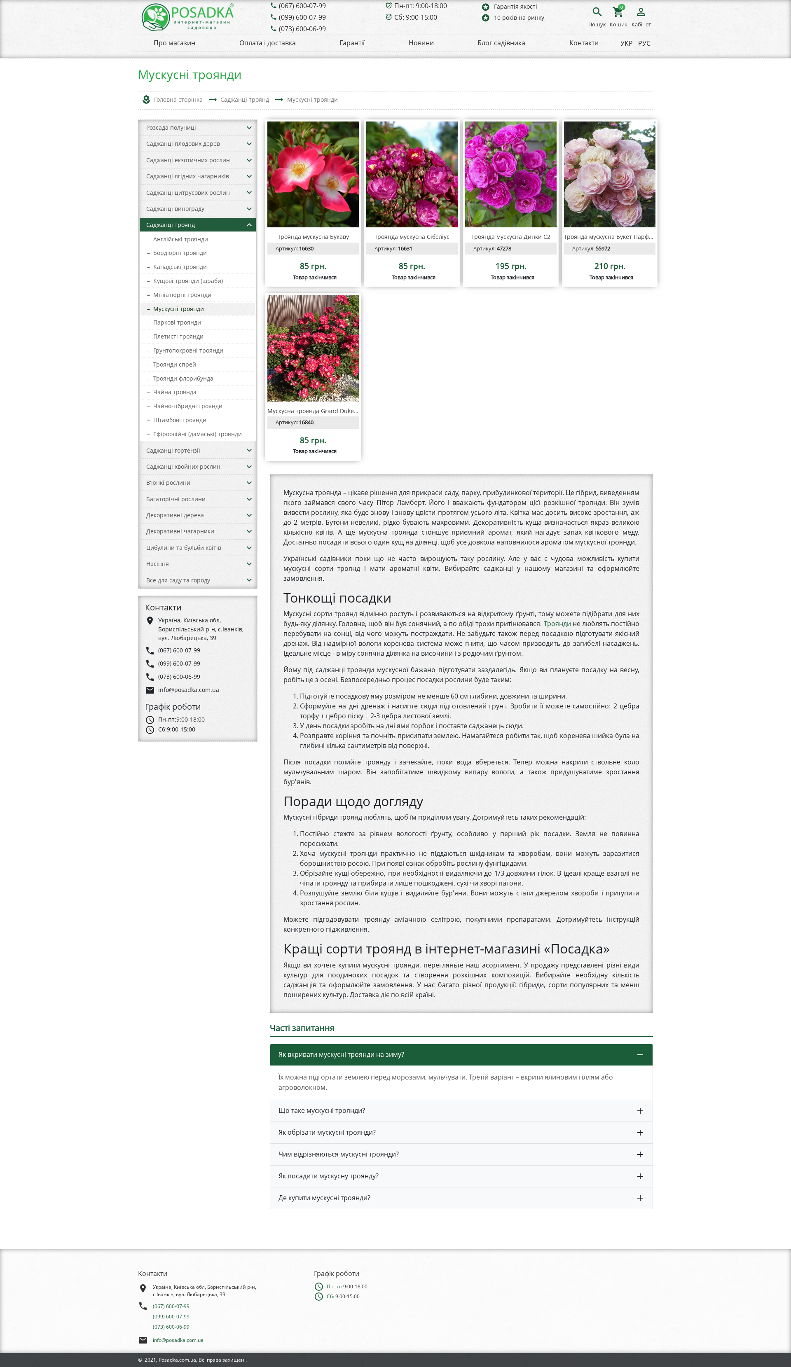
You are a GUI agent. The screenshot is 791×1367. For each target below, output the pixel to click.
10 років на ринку (512, 17)
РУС (644, 43)
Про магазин (174, 42)
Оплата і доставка (267, 42)
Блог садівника (501, 42)
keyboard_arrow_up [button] (249, 225)
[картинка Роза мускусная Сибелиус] (412, 175)
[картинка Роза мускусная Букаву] (313, 175)
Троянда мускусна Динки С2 (510, 237)
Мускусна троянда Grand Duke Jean (317, 411)
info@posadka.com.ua (178, 1340)
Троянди (557, 623)
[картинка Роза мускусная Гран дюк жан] (313, 348)
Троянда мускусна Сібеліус (411, 237)
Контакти (584, 42)
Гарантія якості (509, 6)
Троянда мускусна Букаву (313, 237)
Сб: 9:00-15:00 (415, 17)
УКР (626, 43)
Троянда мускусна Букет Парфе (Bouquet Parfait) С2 (636, 237)
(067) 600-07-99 (302, 5)
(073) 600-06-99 (302, 28)
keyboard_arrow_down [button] (249, 128)
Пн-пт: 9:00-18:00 (420, 5)
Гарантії (352, 42)
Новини (421, 42)
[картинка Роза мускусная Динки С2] (511, 175)
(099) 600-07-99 (302, 17)
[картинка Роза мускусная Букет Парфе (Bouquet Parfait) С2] (609, 175)
